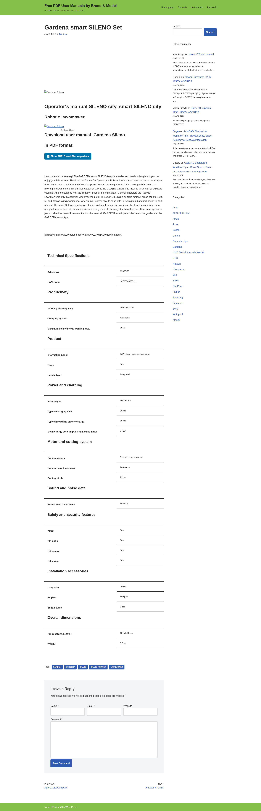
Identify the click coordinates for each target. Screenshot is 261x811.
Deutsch (182, 7)
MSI (175, 275)
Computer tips (180, 241)
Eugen (176, 131)
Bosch (176, 230)
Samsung (178, 297)
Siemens (177, 303)
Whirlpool (178, 314)
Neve (47, 807)
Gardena (63, 34)
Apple (176, 218)
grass (83, 667)
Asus (175, 224)
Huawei (177, 264)
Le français (197, 7)
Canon (176, 235)
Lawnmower (117, 667)
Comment (56, 719)
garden (57, 667)
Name (54, 706)
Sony (175, 308)
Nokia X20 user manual (201, 54)
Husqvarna (178, 269)
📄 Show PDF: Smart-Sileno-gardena (68, 156)
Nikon (176, 280)
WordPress (71, 807)
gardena (70, 667)
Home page (167, 7)
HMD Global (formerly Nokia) (188, 252)
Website (127, 706)
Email (91, 706)
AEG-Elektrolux (181, 213)
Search (176, 26)
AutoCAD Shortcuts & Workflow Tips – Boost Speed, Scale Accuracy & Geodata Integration (192, 135)
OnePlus (177, 286)
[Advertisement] (104, 60)
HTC (175, 258)
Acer (175, 207)
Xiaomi (176, 320)
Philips (176, 292)
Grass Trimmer (98, 667)
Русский (211, 7)
